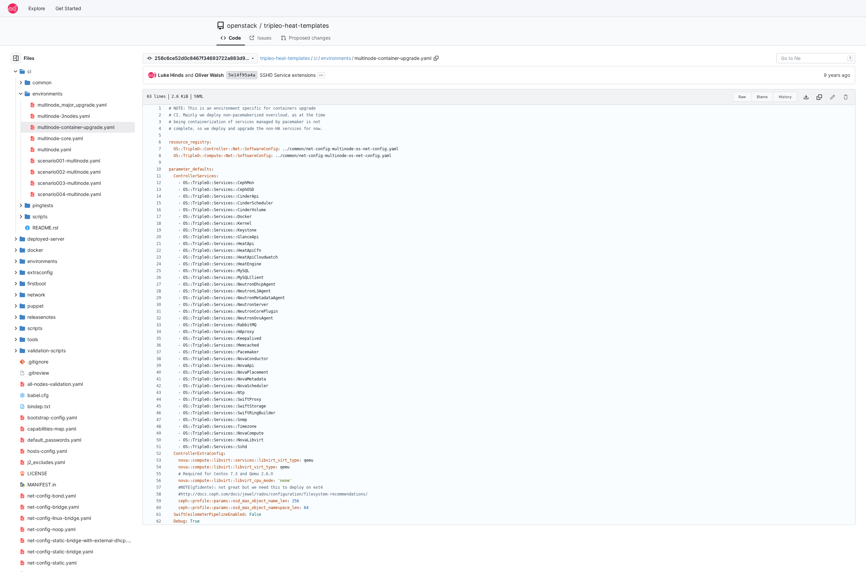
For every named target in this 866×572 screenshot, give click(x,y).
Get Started (68, 8)
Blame (762, 96)
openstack (242, 25)
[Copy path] (436, 58)
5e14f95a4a (241, 75)
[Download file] (806, 97)
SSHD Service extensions (288, 75)
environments (336, 58)
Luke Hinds (171, 75)
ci (315, 58)
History (785, 96)
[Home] (12, 8)
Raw (742, 96)
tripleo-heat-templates (296, 25)
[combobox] (815, 58)
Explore (36, 8)
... (321, 74)
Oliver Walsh (209, 75)
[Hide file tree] (16, 58)
